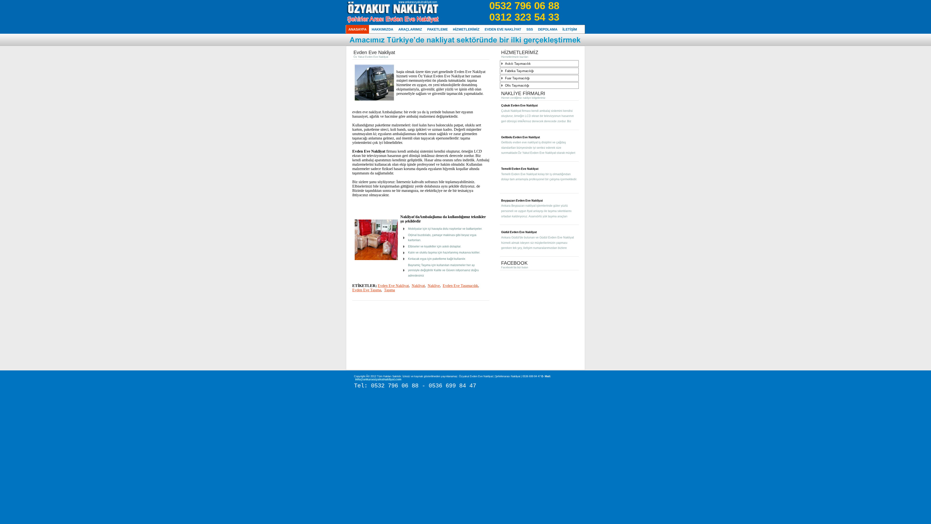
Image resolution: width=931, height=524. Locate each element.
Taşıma (389, 290)
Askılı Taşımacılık (518, 64)
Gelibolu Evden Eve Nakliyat (520, 137)
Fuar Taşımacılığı (517, 78)
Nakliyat (418, 286)
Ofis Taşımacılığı (517, 85)
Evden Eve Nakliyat (393, 286)
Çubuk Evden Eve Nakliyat (519, 105)
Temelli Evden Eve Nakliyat (519, 169)
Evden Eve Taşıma (366, 290)
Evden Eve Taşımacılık (460, 286)
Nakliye (434, 286)
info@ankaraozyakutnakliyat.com (378, 379)
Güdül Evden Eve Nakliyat (519, 232)
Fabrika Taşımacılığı (519, 71)
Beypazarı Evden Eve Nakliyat (522, 200)
